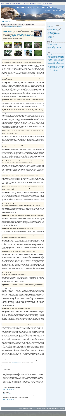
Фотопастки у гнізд (59, 64)
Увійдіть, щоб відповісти (8, 389)
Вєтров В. (11, 26)
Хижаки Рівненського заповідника (56, 54)
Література (51, 32)
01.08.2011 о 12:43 (7, 371)
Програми (50, 34)
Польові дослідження (53, 28)
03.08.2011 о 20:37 (7, 393)
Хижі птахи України (52, 30)
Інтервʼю (15, 26)
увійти (7, 403)
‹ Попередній (5, 21)
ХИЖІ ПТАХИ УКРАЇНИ (35, 3)
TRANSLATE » (48, 3)
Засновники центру (52, 44)
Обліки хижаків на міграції (54, 56)
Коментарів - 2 (21, 26)
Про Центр (50, 43)
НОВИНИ (12, 3)
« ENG (5, 3)
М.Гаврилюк (38, 408)
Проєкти (50, 36)
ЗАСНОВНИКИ (25, 3)
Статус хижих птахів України (54, 47)
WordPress (62, 408)
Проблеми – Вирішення (53, 33)
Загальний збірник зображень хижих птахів (53, 49)
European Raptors (7, 31)
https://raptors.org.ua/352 (16, 362)
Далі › (10, 21)
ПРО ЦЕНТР (18, 3)
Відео (49, 26)
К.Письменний (50, 408)
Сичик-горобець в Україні (54, 66)
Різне (49, 39)
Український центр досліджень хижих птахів (34, 7)
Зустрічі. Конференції (53, 29)
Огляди (50, 37)
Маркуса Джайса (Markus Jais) (21, 34)
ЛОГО (43, 3)
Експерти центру (52, 46)
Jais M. (7, 26)
